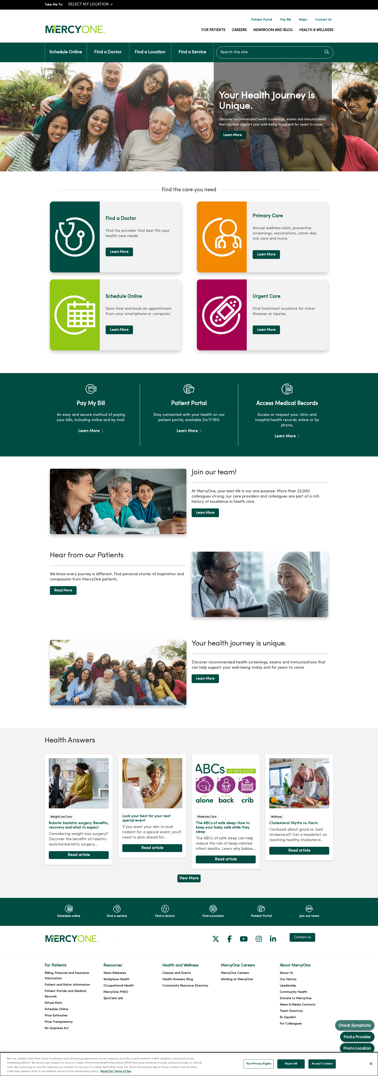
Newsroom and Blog (273, 30)
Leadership (288, 985)
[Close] (371, 1063)
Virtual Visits (53, 1003)
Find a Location (150, 52)
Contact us (302, 937)
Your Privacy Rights (258, 1063)
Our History (288, 979)
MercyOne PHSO (115, 992)
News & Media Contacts (297, 1004)
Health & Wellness (316, 30)
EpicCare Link (113, 998)
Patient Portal (261, 19)
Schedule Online (65, 52)
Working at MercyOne (237, 979)
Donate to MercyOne (296, 998)
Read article (79, 809)
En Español (288, 1017)
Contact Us (323, 19)
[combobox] (274, 52)
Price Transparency (59, 1022)
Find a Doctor (108, 52)
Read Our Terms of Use (116, 1071)
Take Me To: (54, 4)
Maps (303, 19)
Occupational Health (118, 985)
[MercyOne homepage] (75, 34)
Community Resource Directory (185, 985)
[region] (189, 116)
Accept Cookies (322, 1063)
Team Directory (291, 1011)
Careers (239, 30)
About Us (286, 973)
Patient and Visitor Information (67, 984)
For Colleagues (291, 1023)
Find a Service (192, 52)
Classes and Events (176, 973)
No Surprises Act (57, 1028)
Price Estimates (56, 1015)
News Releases (114, 973)
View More (189, 879)
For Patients (213, 30)
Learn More (119, 252)
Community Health (293, 992)
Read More (63, 590)
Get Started (235, 131)
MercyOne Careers (235, 973)
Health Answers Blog (177, 979)
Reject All (291, 1063)
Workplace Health (116, 979)
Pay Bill (285, 19)
